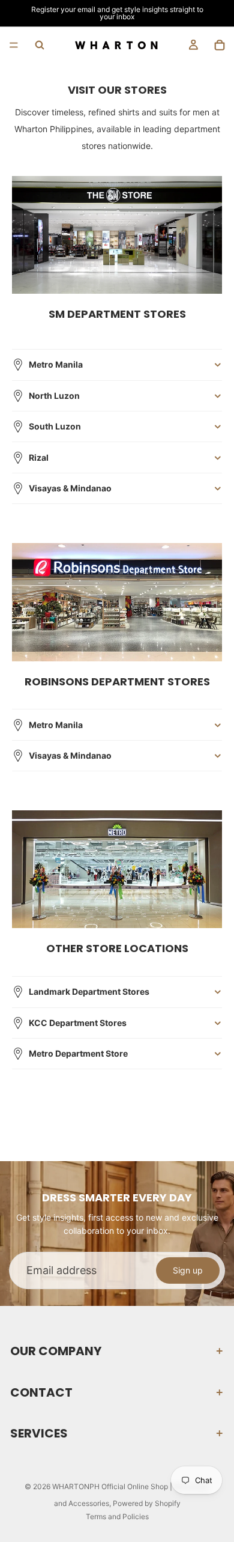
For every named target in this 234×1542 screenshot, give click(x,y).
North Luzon (54, 395)
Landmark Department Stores (89, 991)
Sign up (188, 1270)
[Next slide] (221, 13)
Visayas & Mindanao (70, 488)
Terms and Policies (117, 1516)
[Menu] (14, 45)
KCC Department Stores (78, 1023)
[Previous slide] (13, 13)
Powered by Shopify (147, 1503)
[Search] (39, 45)
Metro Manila (56, 364)
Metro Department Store (78, 1053)
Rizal (39, 457)
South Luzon (55, 426)
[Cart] (219, 45)
